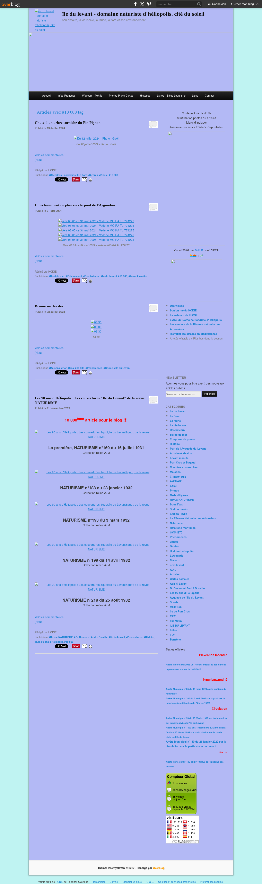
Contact (209, 95)
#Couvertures (134, 637)
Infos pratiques (67, 95)
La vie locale (178, 425)
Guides (174, 546)
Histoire (175, 444)
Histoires (145, 95)
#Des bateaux (91, 276)
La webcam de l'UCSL (184, 315)
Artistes (175, 574)
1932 (173, 616)
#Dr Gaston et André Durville (91, 637)
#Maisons (54, 368)
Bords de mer (178, 434)
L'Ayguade (176, 555)
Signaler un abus (132, 881)
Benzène (175, 639)
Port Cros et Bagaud (182, 462)
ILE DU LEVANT (180, 625)
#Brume (108, 368)
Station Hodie (178, 514)
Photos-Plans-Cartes (121, 95)
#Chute (103, 175)
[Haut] (39, 160)
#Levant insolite (138, 276)
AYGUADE (176, 481)
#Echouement (74, 276)
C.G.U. (150, 881)
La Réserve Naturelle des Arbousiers (193, 518)
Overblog (159, 868)
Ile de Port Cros (180, 611)
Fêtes (173, 630)
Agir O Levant (178, 583)
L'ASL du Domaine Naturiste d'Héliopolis (196, 320)
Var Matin (176, 621)
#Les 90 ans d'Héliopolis (49, 642)
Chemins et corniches (184, 467)
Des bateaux (177, 430)
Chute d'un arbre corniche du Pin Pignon (68, 123)
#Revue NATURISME (61, 637)
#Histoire (149, 637)
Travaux (175, 560)
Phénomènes (178, 537)
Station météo (178, 509)
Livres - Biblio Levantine (171, 95)
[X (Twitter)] (142, 4)
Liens (195, 95)
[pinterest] (148, 4)
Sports (174, 602)
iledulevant (177, 565)
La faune (175, 421)
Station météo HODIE (183, 310)
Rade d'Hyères (179, 495)
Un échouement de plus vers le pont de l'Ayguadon (75, 205)
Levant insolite (179, 458)
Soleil (173, 486)
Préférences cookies (211, 881)
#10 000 (113, 175)
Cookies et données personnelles (177, 881)
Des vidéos (177, 306)
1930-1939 (176, 607)
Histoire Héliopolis (181, 551)
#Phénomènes (94, 368)
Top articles (99, 881)
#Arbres (93, 175)
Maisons (175, 472)
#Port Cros (67, 368)
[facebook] (135, 4)
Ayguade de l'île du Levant (186, 597)
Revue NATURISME (182, 500)
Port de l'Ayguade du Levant (188, 448)
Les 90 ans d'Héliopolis (184, 593)
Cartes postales (179, 579)
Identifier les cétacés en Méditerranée (193, 334)
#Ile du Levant (109, 276)
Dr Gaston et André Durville (187, 588)
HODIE (59, 881)
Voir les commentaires (49, 155)
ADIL (173, 570)
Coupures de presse (182, 439)
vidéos (174, 541)
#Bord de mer (57, 276)
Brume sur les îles (49, 306)
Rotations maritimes (182, 528)
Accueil (46, 95)
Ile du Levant (178, 411)
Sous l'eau (176, 504)
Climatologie (178, 476)
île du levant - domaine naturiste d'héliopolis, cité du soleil (133, 14)
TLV (172, 635)
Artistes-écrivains (181, 453)
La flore (175, 416)
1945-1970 (176, 532)
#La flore (82, 175)
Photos (174, 490)
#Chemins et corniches (62, 175)
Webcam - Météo (92, 95)
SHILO (199, 250)
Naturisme (176, 523)
